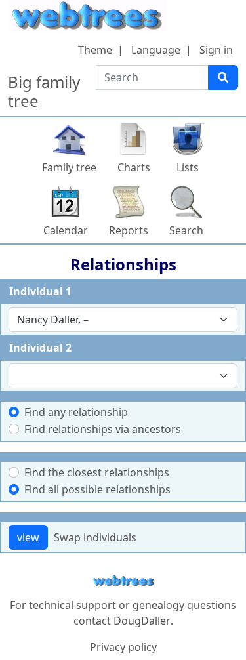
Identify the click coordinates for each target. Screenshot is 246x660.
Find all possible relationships (97, 489)
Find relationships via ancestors (102, 429)
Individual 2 (40, 347)
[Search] (223, 77)
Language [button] (155, 50)
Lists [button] (187, 167)
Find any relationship (76, 412)
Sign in (216, 50)
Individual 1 (40, 291)
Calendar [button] (65, 230)
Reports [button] (128, 230)
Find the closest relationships (96, 472)
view (28, 537)
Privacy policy (123, 647)
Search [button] (186, 230)
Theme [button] (95, 50)
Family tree (69, 167)
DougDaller (142, 620)
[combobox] (123, 319)
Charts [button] (133, 167)
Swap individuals (95, 537)
